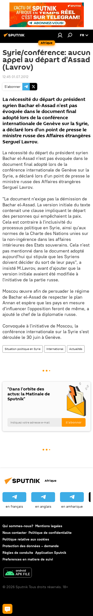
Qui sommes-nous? (17, 526)
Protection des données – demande (30, 546)
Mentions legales (48, 526)
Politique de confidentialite (50, 532)
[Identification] (60, 35)
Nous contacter (14, 532)
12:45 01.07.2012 (15, 77)
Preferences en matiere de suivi (27, 559)
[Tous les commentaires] (7, 609)
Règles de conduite (17, 552)
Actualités (75, 349)
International (54, 349)
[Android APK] (17, 573)
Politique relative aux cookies (25, 539)
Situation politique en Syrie (22, 349)
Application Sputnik (50, 552)
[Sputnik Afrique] (14, 37)
